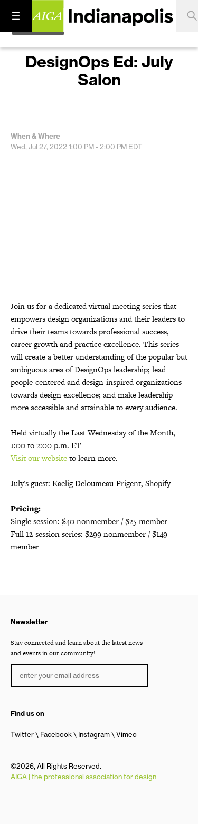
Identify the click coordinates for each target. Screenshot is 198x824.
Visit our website (39, 457)
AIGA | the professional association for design (83, 776)
